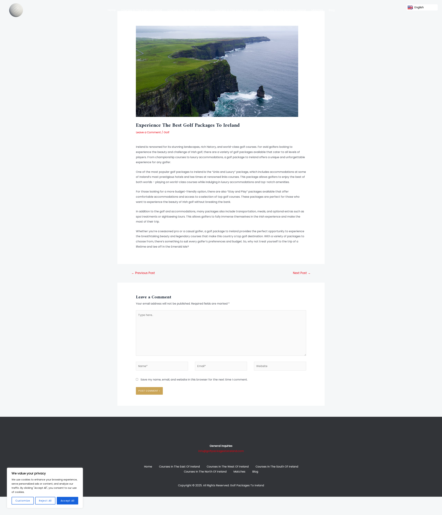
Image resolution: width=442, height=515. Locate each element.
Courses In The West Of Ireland (188, 10)
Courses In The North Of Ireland (284, 10)
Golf (166, 132)
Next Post (302, 273)
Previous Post (143, 273)
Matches (317, 10)
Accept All (67, 500)
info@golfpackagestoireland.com (221, 451)
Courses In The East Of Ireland (141, 10)
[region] (45, 488)
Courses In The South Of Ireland (236, 10)
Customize (22, 500)
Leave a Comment (148, 132)
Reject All (45, 500)
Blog (332, 10)
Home (112, 10)
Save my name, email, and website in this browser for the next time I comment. (194, 380)
